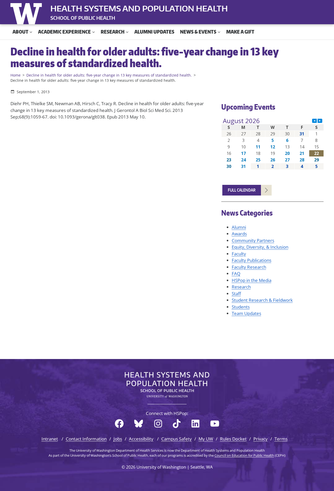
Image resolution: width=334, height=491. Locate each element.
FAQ (236, 273)
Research (241, 287)
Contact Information (86, 439)
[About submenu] (30, 31)
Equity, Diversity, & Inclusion (260, 247)
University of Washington (27, 12)
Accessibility (141, 439)
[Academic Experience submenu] (93, 31)
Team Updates (246, 313)
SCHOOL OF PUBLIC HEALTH (82, 18)
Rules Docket (233, 439)
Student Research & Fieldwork (262, 300)
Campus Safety (176, 439)
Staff (236, 294)
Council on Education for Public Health (244, 455)
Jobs (118, 439)
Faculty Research (249, 267)
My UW (206, 439)
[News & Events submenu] (219, 31)
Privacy (260, 439)
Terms (281, 439)
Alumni (239, 227)
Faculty (239, 254)
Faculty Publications (251, 260)
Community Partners (253, 240)
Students (241, 307)
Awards (239, 234)
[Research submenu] (127, 31)
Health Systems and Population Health (139, 8)
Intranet (49, 439)
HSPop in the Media (251, 280)
